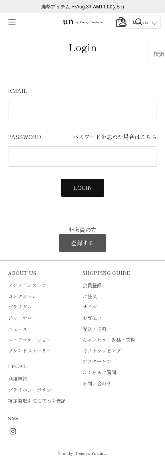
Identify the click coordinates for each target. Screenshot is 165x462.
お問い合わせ (96, 383)
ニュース (17, 328)
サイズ (89, 306)
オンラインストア (27, 285)
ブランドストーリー (29, 350)
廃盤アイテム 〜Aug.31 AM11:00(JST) (82, 6)
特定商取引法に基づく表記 (37, 400)
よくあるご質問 (99, 372)
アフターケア (96, 361)
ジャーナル (20, 317)
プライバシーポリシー (32, 389)
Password (82, 137)
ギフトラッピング (101, 350)
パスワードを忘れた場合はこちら (115, 137)
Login (82, 188)
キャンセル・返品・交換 (108, 339)
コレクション (22, 296)
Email (18, 91)
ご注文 (89, 296)
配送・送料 (94, 328)
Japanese (141, 22)
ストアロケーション (29, 339)
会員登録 (92, 285)
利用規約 (17, 378)
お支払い (92, 317)
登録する (82, 243)
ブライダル (20, 306)
